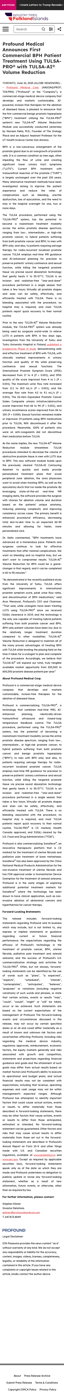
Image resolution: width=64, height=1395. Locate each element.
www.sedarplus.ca (44, 1155)
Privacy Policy (47, 1389)
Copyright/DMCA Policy (22, 1389)
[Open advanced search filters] (51, 29)
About (17, 1375)
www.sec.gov (10, 1159)
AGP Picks (8, 5)
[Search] (43, 29)
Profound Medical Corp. (22, 87)
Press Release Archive (37, 1375)
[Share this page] (59, 29)
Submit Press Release (19, 1382)
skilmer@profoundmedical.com (21, 1212)
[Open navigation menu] (5, 29)
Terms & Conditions (46, 1382)
